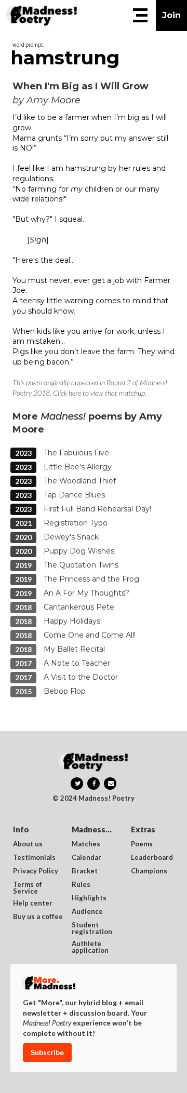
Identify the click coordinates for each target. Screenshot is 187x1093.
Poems (142, 844)
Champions (149, 871)
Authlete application (90, 947)
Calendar (86, 857)
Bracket (85, 871)
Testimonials (34, 857)
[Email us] (110, 783)
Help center (32, 903)
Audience (87, 911)
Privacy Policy (35, 871)
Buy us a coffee (38, 917)
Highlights (89, 898)
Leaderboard (152, 857)
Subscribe (47, 1052)
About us (28, 844)
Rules (81, 884)
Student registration (92, 928)
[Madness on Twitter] (77, 783)
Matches (86, 844)
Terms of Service (28, 888)
